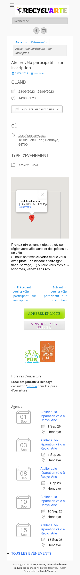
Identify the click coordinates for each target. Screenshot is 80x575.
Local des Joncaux (32, 135)
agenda (32, 386)
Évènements (25, 207)
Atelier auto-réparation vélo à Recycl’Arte (52, 415)
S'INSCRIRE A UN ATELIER (44, 325)
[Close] (42, 195)
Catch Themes (48, 571)
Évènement (39, 42)
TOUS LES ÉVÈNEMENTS (31, 553)
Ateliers (24, 165)
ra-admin (39, 73)
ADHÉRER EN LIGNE (44, 313)
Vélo (34, 165)
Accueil (21, 42)
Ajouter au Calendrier (37, 109)
